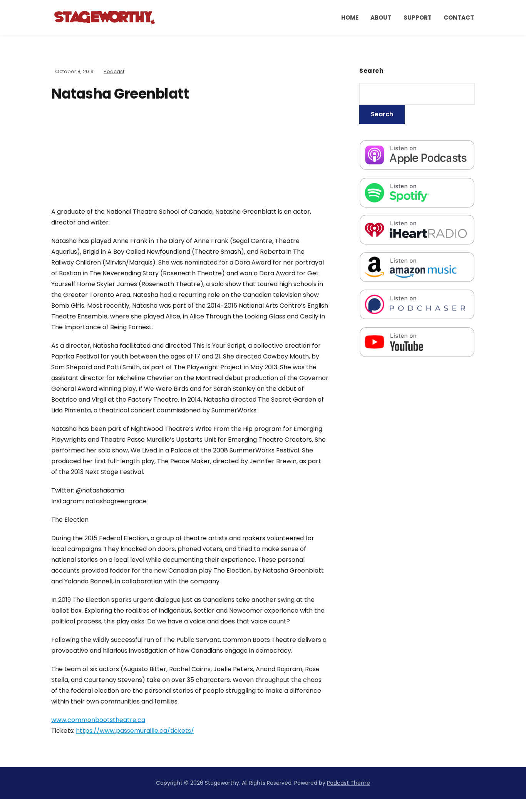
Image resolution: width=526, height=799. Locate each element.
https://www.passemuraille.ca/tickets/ (135, 730)
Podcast (114, 71)
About (380, 17)
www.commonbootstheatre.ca (98, 719)
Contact (459, 17)
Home (349, 17)
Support (418, 17)
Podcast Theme (348, 783)
